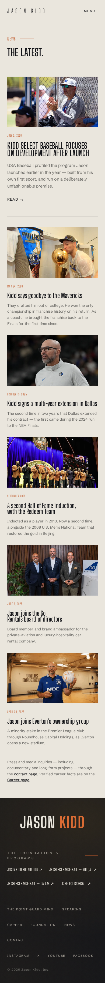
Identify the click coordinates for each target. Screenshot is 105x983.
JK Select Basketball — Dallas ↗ (30, 883)
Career (14, 925)
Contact (16, 940)
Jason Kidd (27, 11)
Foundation (43, 925)
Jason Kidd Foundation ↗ (24, 869)
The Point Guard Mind (30, 909)
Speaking (72, 909)
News (69, 925)
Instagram (18, 956)
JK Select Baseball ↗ (76, 883)
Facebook (83, 956)
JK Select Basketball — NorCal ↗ (73, 869)
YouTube (56, 956)
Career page (18, 780)
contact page (25, 774)
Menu (90, 11)
